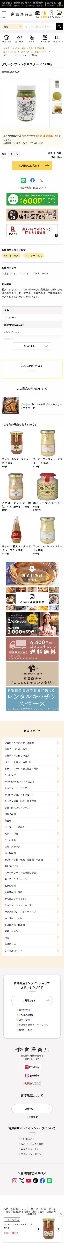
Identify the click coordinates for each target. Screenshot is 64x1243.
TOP (5, 1208)
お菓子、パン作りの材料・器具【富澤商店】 (24, 48)
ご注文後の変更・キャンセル (33, 1024)
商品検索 (14, 1208)
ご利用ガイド (27, 1139)
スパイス (25, 51)
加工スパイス (40, 51)
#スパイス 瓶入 (11, 255)
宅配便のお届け (26, 1014)
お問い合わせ (25, 1029)
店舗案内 (51, 1211)
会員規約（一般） (30, 1149)
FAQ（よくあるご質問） (33, 1144)
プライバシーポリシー (32, 1154)
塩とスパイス (9, 51)
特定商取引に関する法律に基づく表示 (25, 1211)
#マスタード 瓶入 (33, 255)
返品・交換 (24, 1019)
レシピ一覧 (27, 1208)
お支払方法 (24, 1010)
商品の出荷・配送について (33, 187)
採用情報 (32, 1214)
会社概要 (33, 1116)
